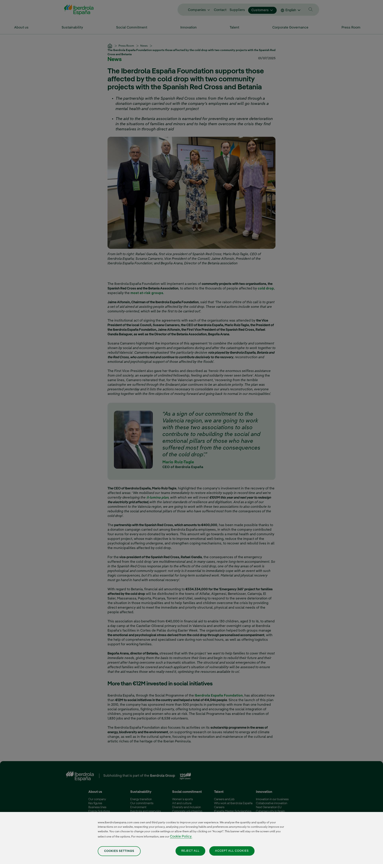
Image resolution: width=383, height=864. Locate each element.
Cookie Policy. (181, 836)
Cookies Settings (119, 851)
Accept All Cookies (232, 850)
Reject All (190, 850)
